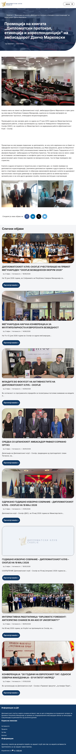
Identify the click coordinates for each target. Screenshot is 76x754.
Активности (16, 274)
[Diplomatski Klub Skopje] (11, 4)
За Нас (3, 732)
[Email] (44, 216)
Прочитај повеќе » (10, 286)
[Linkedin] (32, 216)
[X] (38, 216)
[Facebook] (26, 216)
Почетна (9, 15)
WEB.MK (19, 750)
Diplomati (11, 44)
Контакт (4, 735)
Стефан (7, 274)
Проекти (4, 729)
